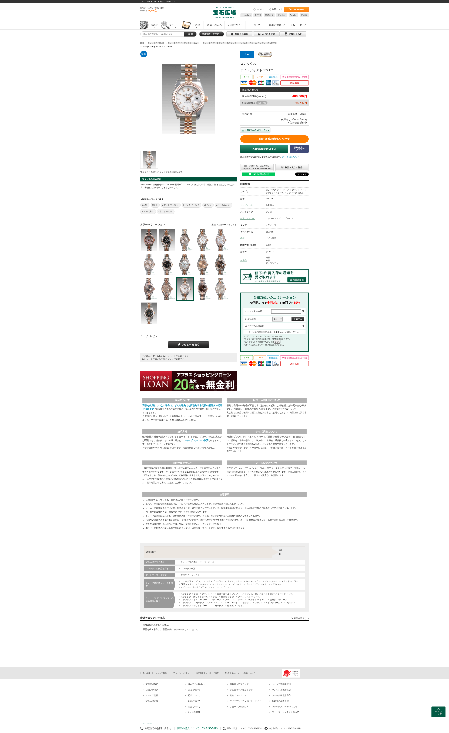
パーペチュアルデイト (256, 584)
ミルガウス (203, 584)
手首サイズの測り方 (239, 706)
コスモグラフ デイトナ (191, 581)
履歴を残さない (301, 618)
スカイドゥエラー (289, 581)
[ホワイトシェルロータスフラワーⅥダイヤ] (167, 289)
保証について (194, 706)
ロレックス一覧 (188, 568)
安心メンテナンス (238, 695)
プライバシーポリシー (181, 673)
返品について (194, 701)
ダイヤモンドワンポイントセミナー (246, 701)
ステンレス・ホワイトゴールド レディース (245, 599)
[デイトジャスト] (149, 159)
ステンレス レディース (249, 597)
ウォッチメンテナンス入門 (284, 706)
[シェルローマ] (220, 240)
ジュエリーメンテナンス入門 (285, 712)
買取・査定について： (237, 728)
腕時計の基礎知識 (280, 701)
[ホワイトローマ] (203, 240)
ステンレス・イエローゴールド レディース (201, 599)
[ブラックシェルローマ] (149, 240)
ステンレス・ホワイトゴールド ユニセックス (202, 605)
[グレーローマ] (149, 289)
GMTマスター (187, 584)
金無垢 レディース (278, 599)
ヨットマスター (219, 584)
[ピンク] (149, 264)
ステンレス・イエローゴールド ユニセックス (229, 602)
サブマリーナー (234, 581)
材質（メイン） (247, 218)
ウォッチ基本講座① (281, 684)
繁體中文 (269, 15)
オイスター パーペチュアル (193, 587)
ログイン (169, 359)
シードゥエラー (253, 581)
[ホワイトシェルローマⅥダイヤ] (185, 264)
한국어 (258, 15)
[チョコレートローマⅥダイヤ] (220, 264)
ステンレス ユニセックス (192, 602)
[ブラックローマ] (167, 264)
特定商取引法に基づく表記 (207, 673)
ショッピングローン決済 (196, 440)
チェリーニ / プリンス (220, 587)
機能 (242, 238)
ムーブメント (246, 205)
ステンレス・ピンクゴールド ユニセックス (275, 602)
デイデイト (236, 584)
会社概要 (146, 673)
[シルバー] (220, 289)
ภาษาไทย (246, 15)
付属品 (243, 260)
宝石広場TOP (152, 684)
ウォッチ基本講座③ (281, 695)
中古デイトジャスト (190, 575)
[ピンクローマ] (185, 240)
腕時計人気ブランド (239, 684)
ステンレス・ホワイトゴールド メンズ (199, 597)
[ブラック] (167, 240)
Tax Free (261, 102)
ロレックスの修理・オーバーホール (197, 562)
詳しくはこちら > (290, 157)
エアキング (276, 584)
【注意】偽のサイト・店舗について (239, 673)
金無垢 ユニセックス (237, 605)
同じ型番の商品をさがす (274, 138)
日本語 (304, 15)
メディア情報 (152, 695)
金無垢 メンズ (227, 597)
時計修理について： (278, 728)
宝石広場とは (152, 701)
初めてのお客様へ (196, 684)
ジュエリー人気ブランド (241, 690)
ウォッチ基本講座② (281, 690)
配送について (194, 695)
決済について (194, 690)
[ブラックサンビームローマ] (149, 313)
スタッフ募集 (161, 673)
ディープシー (271, 581)
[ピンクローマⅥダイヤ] (203, 264)
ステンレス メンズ (189, 594)
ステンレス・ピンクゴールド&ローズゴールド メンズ (267, 594)
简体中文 (281, 15)
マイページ (261, 9)
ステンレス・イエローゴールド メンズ (220, 594)
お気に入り (277, 9)
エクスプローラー (214, 581)
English (293, 15)
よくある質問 (194, 712)
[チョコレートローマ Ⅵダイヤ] (203, 289)
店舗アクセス (152, 690)
